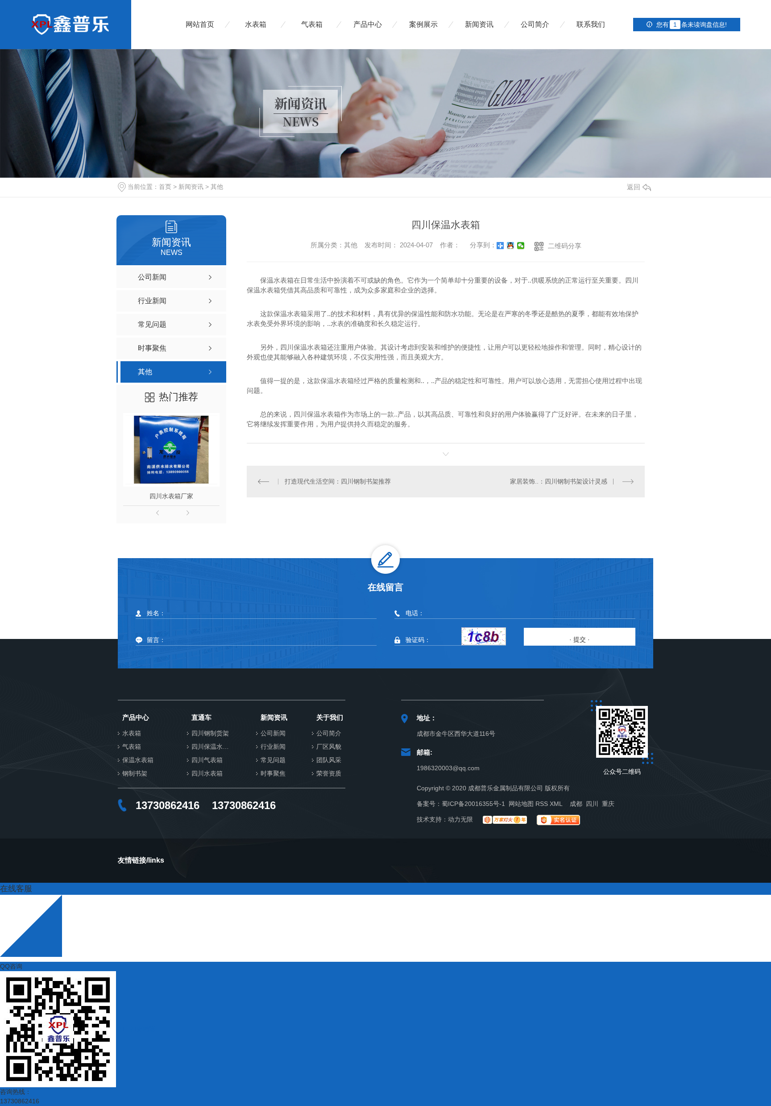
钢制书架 (134, 773)
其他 (217, 186)
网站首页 (200, 24)
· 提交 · (579, 639)
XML (556, 803)
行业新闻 (273, 746)
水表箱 (255, 24)
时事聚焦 (273, 773)
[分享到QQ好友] (510, 245)
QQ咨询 (11, 966)
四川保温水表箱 (212, 746)
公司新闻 (273, 733)
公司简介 (535, 24)
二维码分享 (564, 246)
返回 (633, 187)
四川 (592, 803)
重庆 (608, 803)
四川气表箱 (207, 760)
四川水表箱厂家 (171, 496)
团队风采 (328, 760)
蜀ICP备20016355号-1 (473, 803)
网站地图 (521, 803)
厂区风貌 (328, 746)
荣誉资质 (328, 773)
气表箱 (312, 24)
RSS (541, 803)
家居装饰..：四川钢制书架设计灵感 (558, 481)
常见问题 (273, 760)
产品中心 (367, 24)
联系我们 (590, 24)
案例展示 (423, 24)
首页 (165, 186)
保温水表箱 (137, 760)
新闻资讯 (479, 24)
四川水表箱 (207, 773)
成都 (576, 803)
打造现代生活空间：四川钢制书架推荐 (338, 481)
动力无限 (460, 819)
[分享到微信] (521, 245)
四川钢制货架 (210, 733)
